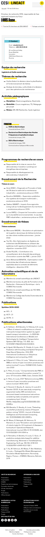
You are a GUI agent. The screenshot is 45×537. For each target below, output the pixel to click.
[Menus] (42, 3)
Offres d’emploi (5, 495)
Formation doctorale (7, 486)
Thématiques (27, 480)
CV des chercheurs (7, 488)
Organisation (5, 480)
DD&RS (3, 482)
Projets (3, 490)
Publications (5, 493)
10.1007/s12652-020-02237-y (21, 417)
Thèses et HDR (28, 484)
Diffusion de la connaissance (32, 508)
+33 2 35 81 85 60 (21, 47)
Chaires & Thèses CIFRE (31, 505)
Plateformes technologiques (9, 484)
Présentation (5, 477)
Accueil (4, 8)
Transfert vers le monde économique (31, 510)
